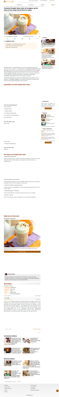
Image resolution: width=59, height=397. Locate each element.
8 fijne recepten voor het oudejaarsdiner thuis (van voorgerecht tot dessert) (35, 351)
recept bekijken (23, 251)
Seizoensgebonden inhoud (10, 381)
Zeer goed (12, 289)
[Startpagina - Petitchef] (4, 6)
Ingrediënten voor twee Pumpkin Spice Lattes (15, 44)
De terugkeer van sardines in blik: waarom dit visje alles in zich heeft (35, 340)
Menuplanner (47, 108)
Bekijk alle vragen (51, 140)
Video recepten (7, 386)
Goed (11, 290)
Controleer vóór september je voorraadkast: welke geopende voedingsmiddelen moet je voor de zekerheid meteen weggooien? (12, 374)
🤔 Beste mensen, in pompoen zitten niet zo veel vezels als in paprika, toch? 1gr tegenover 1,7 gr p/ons (48, 138)
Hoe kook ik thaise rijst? (50, 123)
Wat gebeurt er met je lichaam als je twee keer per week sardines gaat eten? (17, 362)
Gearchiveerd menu (45, 126)
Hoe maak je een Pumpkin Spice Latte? (14, 45)
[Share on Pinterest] (37, 39)
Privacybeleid (33, 386)
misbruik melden (37, 329)
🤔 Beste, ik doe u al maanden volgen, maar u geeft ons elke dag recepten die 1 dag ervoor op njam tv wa (48, 134)
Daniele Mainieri (17, 11)
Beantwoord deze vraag (44, 132)
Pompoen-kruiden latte (10, 218)
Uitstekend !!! (13, 287)
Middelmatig (13, 292)
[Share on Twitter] (29, 39)
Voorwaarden (33, 388)
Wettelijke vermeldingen (35, 390)
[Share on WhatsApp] (22, 39)
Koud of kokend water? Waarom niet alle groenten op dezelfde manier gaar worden (35, 373)
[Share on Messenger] (14, 39)
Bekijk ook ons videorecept (11, 47)
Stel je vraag (48, 142)
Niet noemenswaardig (15, 293)
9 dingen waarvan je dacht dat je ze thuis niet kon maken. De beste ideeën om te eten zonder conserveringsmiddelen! (12, 341)
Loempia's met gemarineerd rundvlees (50, 116)
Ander (52, 4)
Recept (19, 381)
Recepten (19, 4)
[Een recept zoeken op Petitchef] (49, 2)
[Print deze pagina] (39, 36)
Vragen (42, 4)
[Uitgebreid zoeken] (51, 2)
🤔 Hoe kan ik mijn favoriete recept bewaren (47, 131)
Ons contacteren (34, 385)
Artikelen (31, 4)
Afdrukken (53, 126)
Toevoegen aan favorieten (11, 36)
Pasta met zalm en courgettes (49, 120)
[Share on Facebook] (7, 39)
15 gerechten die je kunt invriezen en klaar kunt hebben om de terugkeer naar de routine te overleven (17, 351)
